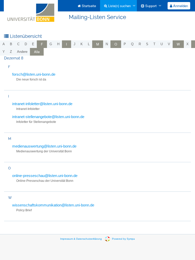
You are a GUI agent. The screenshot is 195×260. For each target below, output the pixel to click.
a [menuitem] (4, 44)
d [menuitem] (26, 44)
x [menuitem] (187, 44)
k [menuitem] (81, 44)
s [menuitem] (147, 44)
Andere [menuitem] (22, 52)
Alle (37, 51)
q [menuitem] (132, 44)
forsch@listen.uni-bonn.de (33, 74)
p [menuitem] (125, 44)
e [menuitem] (33, 44)
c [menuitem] (18, 44)
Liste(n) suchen (119, 5)
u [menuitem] (161, 44)
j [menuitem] (74, 44)
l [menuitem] (89, 44)
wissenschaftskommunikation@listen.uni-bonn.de (53, 205)
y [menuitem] (4, 52)
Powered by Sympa (123, 238)
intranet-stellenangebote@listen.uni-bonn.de (48, 117)
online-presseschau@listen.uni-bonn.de (44, 175)
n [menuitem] (107, 44)
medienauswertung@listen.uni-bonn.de (44, 146)
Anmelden (180, 5)
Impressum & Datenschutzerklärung (81, 238)
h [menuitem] (58, 44)
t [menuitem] (154, 44)
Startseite (88, 5)
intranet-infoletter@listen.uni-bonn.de (42, 104)
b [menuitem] (11, 44)
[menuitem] (87, 5)
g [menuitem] (51, 44)
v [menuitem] (169, 44)
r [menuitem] (140, 44)
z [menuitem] (11, 52)
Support (150, 5)
